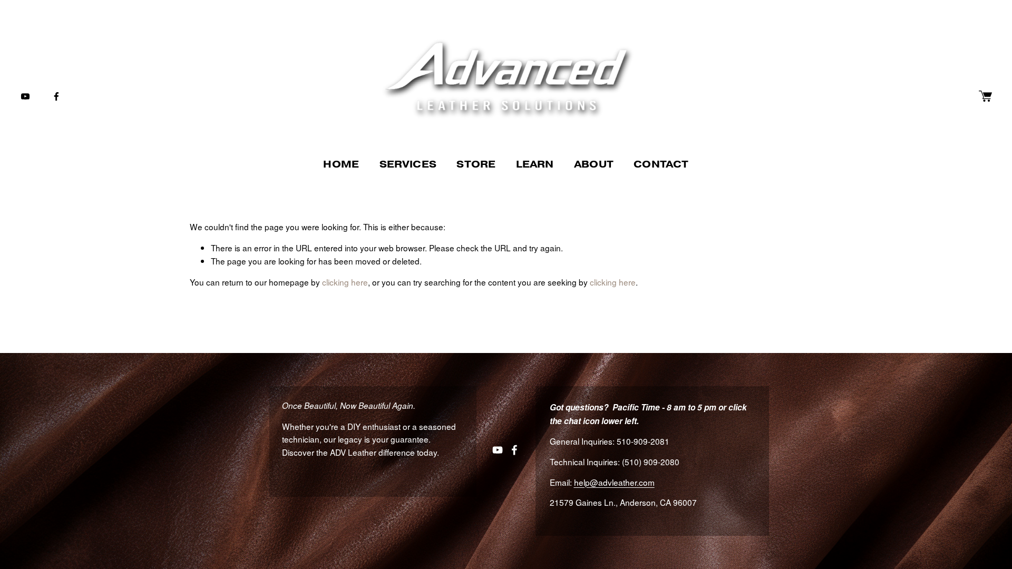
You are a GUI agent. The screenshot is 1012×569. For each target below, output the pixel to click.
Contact (661, 164)
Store (475, 164)
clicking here (345, 282)
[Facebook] (56, 96)
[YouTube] (25, 96)
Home (341, 164)
